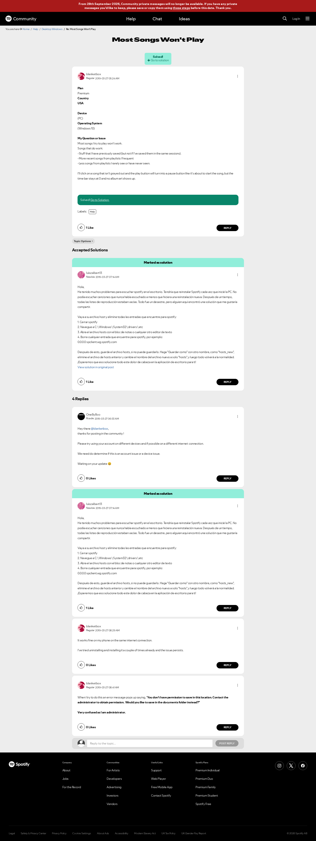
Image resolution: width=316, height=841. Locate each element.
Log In (296, 19)
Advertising (114, 787)
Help (131, 19)
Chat (157, 19)
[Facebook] (302, 765)
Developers (114, 779)
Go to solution (160, 60)
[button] (237, 76)
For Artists (113, 770)
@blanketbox (99, 429)
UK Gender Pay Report (193, 833)
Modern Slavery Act (145, 833)
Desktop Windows (52, 29)
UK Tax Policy (168, 833)
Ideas (184, 19)
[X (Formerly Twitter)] (291, 765)
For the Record (71, 787)
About (66, 770)
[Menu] (307, 18)
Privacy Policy (59, 833)
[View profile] (81, 76)
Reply (228, 228)
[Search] (285, 18)
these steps (181, 8)
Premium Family (205, 787)
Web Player (158, 779)
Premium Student (206, 795)
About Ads (103, 833)
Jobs (65, 779)
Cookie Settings (81, 833)
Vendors (112, 804)
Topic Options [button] (82, 241)
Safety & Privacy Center (33, 833)
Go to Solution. (99, 200)
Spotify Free (203, 804)
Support (156, 770)
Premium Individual (207, 770)
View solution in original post (96, 367)
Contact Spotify (161, 795)
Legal (12, 833)
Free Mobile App (161, 787)
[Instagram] (279, 765)
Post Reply (227, 743)
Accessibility (121, 833)
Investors (112, 795)
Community (24, 19)
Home (25, 29)
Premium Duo (204, 779)
